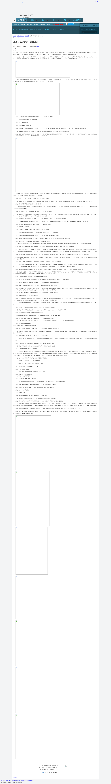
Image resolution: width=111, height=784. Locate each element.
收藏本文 (15, 777)
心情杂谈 (42, 24)
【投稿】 (38, 46)
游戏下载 (88, 29)
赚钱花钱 (36, 24)
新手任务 (53, 29)
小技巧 (48, 24)
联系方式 (23, 780)
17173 (14, 36)
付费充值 (94, 25)
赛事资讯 (27, 36)
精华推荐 (16, 24)
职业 (54, 20)
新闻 (32, 20)
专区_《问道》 (20, 36)
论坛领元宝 (77, 20)
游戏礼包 (84, 25)
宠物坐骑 (29, 24)
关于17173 (3, 780)
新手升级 (57, 29)
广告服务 (13, 780)
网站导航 (32, 780)
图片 (65, 20)
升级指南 (22, 24)
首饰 (41, 29)
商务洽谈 (18, 780)
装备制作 (38, 29)
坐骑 (31, 29)
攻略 (43, 20)
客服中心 (27, 780)
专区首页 (21, 20)
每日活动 (62, 29)
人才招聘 (8, 780)
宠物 (34, 29)
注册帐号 (84, 29)
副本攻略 (26, 29)
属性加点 (21, 29)
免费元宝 (93, 29)
